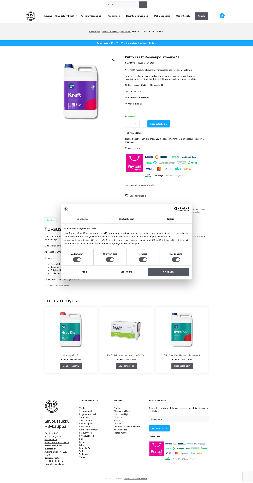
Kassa (117, 420)
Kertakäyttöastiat (91, 16)
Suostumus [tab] (83, 219)
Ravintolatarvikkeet (137, 16)
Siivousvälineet (86, 436)
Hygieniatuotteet (87, 414)
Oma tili (117, 423)
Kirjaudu (201, 16)
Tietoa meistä (121, 433)
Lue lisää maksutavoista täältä (139, 185)
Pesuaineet (113, 16)
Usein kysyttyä (121, 414)
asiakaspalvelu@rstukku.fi (57, 442)
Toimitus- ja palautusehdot (127, 426)
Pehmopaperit (162, 16)
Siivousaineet (85, 411)
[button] (113, 59)
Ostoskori (118, 417)
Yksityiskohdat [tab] (126, 219)
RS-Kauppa (94, 31)
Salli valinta (126, 271)
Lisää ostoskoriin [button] (71, 366)
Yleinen (82, 457)
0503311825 (51, 439)
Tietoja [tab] (170, 219)
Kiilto (203, 209)
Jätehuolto (84, 417)
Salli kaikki (168, 271)
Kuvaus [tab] (50, 220)
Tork (81, 451)
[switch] (110, 259)
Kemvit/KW (84, 448)
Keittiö (197, 209)
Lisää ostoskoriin (158, 124)
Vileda (82, 408)
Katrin (82, 442)
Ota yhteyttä (183, 16)
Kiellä (84, 271)
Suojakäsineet (86, 420)
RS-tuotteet (85, 433)
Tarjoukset (84, 454)
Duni (81, 439)
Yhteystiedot (120, 430)
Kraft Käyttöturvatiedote (57, 286)
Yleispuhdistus (195, 212)
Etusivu (48, 16)
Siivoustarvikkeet (64, 16)
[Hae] (143, 4)
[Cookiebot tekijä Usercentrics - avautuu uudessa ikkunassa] (176, 209)
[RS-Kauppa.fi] (30, 16)
